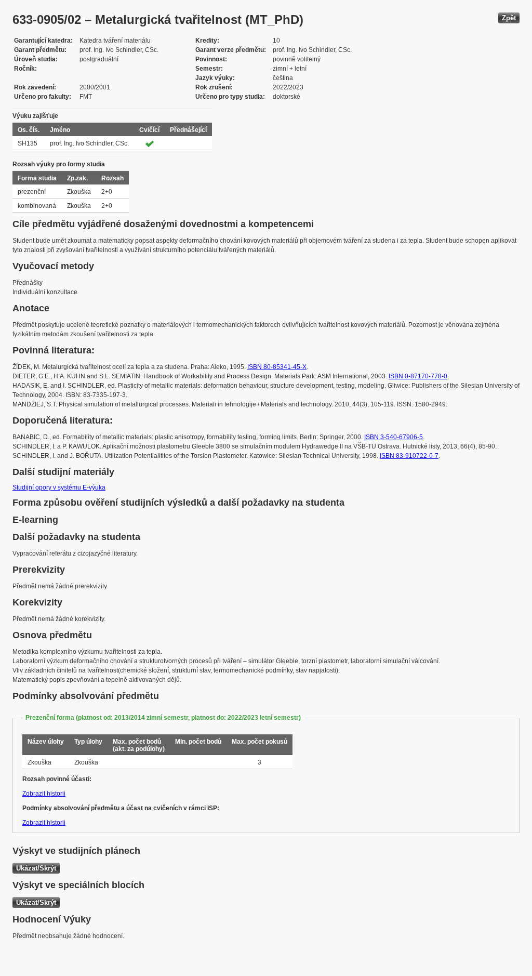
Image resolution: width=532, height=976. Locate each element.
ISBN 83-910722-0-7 (409, 455)
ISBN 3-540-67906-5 (393, 437)
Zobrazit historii (43, 793)
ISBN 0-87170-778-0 (418, 376)
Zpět (509, 18)
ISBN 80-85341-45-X (277, 367)
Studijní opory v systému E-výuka (58, 487)
